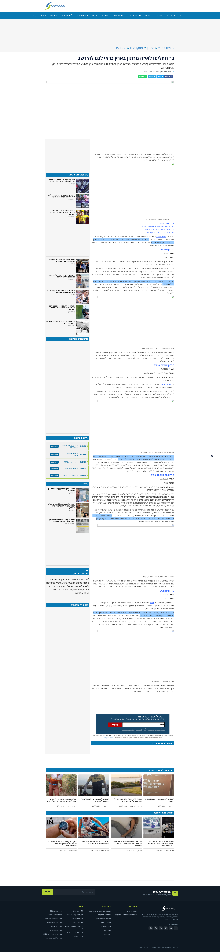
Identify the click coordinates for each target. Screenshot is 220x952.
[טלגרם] (171, 928)
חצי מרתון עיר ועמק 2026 (74, 932)
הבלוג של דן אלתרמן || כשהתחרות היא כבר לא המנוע (95, 800)
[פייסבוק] (176, 928)
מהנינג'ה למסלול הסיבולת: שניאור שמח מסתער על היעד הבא (95, 842)
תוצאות (53, 15)
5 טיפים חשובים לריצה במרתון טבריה (160, 232)
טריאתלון (171, 15)
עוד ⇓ (43, 15)
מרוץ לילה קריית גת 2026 (75, 915)
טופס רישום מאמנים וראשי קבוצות (99, 911)
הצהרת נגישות (106, 926)
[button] (168, 76)
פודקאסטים (82, 15)
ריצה (182, 15)
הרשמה (47, 892)
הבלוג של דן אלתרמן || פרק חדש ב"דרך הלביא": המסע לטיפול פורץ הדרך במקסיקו (60, 506)
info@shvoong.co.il (109, 738)
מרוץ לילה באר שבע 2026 (53, 919)
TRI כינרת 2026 (78, 911)
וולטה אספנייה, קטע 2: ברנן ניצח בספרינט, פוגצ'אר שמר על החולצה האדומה (62, 212)
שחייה (148, 15)
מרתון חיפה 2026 (56, 930)
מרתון (150, 48)
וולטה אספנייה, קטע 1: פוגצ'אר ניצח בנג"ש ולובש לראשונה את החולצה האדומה (62, 308)
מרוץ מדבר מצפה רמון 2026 (52, 934)
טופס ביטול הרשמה (104, 915)
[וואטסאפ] (156, 928)
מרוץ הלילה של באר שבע (54, 922)
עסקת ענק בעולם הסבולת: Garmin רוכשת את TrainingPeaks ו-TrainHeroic (62, 843)
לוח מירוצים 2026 (56, 911)
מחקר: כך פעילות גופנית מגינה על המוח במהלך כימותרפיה (128, 800)
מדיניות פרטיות (106, 922)
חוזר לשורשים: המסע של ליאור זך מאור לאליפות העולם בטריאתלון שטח (62, 800)
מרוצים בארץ (166, 48)
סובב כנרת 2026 (56, 926)
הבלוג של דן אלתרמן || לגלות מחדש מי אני (159, 800)
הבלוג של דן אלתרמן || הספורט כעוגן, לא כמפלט (61, 490)
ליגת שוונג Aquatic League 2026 (74, 927)
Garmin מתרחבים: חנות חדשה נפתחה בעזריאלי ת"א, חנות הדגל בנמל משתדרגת (161, 843)
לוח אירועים (67, 15)
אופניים (159, 15)
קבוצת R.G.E (106, 930)
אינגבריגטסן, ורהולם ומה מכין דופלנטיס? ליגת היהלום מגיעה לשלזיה (61, 291)
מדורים (105, 15)
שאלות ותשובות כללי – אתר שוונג (126, 915)
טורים (95, 15)
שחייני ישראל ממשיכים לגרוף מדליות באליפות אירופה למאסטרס (62, 260)
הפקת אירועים (132, 911)
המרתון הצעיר (166, 384)
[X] (166, 928)
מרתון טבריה (161, 236)
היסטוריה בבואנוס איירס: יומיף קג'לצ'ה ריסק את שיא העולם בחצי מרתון (61, 196)
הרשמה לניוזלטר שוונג (103, 919)
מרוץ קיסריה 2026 (77, 919)
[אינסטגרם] (150, 928)
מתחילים (120, 48)
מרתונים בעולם (78, 936)
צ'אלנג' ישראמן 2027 (55, 915)
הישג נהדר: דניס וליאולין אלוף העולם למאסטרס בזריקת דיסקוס (62, 276)
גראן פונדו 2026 (78, 922)
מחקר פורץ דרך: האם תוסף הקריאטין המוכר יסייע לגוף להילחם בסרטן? (62, 520)
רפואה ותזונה (135, 15)
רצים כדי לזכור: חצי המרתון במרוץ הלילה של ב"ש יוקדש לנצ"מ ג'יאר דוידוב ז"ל (61, 181)
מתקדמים (136, 48)
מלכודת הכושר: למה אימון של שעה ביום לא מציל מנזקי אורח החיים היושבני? (127, 843)
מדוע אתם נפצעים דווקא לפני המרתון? (159, 229)
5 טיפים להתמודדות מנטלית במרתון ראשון (158, 226)
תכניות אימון (118, 15)
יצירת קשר (107, 934)
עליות (152, 602)
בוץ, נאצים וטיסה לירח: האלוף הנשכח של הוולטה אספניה (60, 322)
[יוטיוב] (161, 928)
